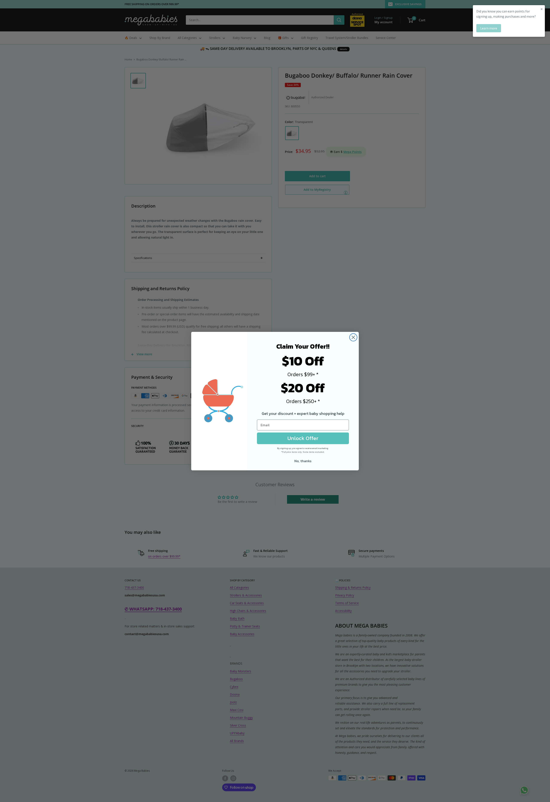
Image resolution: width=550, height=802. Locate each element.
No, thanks (303, 460)
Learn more (488, 28)
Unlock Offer (302, 438)
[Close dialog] (353, 337)
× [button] (542, 9)
